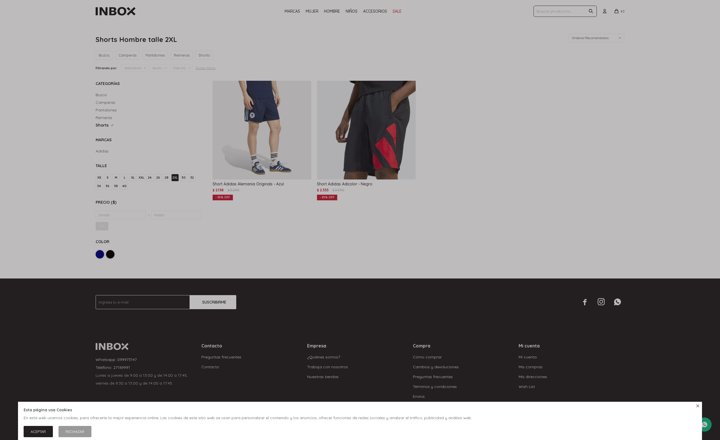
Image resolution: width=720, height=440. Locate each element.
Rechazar (75, 431)
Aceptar (38, 431)
